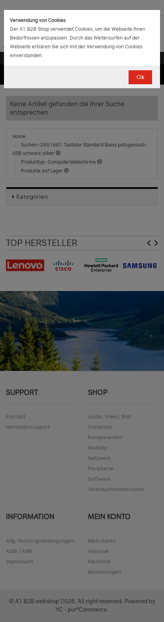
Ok (140, 77)
